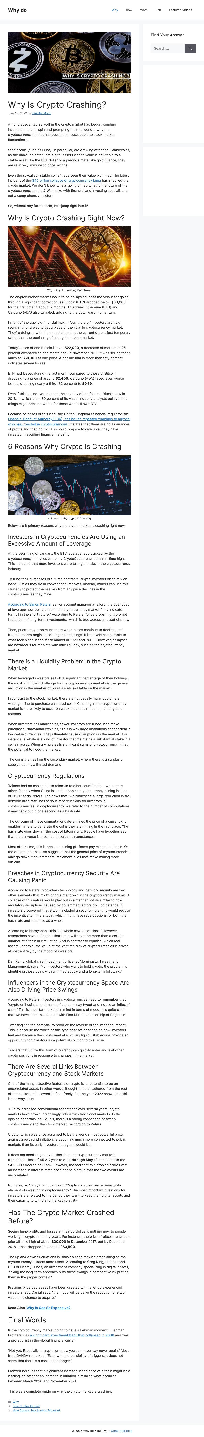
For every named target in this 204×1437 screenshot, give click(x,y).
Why (115, 10)
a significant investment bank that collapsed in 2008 (72, 1335)
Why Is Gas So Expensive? (48, 1308)
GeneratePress (121, 1431)
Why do (17, 10)
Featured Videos (180, 10)
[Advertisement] (177, 108)
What (143, 10)
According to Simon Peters (29, 604)
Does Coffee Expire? (26, 1406)
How (129, 10)
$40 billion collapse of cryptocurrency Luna (66, 180)
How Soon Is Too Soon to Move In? (36, 1410)
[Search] (190, 48)
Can (158, 10)
